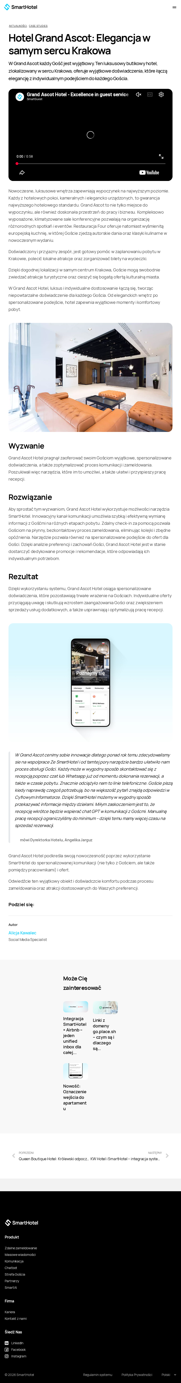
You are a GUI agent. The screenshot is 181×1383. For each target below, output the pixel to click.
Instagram (18, 1356)
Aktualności (18, 25)
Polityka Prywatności (137, 1375)
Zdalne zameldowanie (21, 1248)
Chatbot (11, 1268)
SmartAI (11, 1287)
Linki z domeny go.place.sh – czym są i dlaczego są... (104, 1034)
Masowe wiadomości (20, 1255)
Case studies (38, 25)
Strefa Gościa (15, 1274)
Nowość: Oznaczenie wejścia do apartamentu (75, 1097)
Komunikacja (14, 1261)
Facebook (18, 1350)
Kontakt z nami (16, 1318)
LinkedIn (17, 1343)
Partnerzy (12, 1281)
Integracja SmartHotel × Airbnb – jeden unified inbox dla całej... (74, 1035)
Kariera (10, 1312)
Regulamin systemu (97, 1375)
